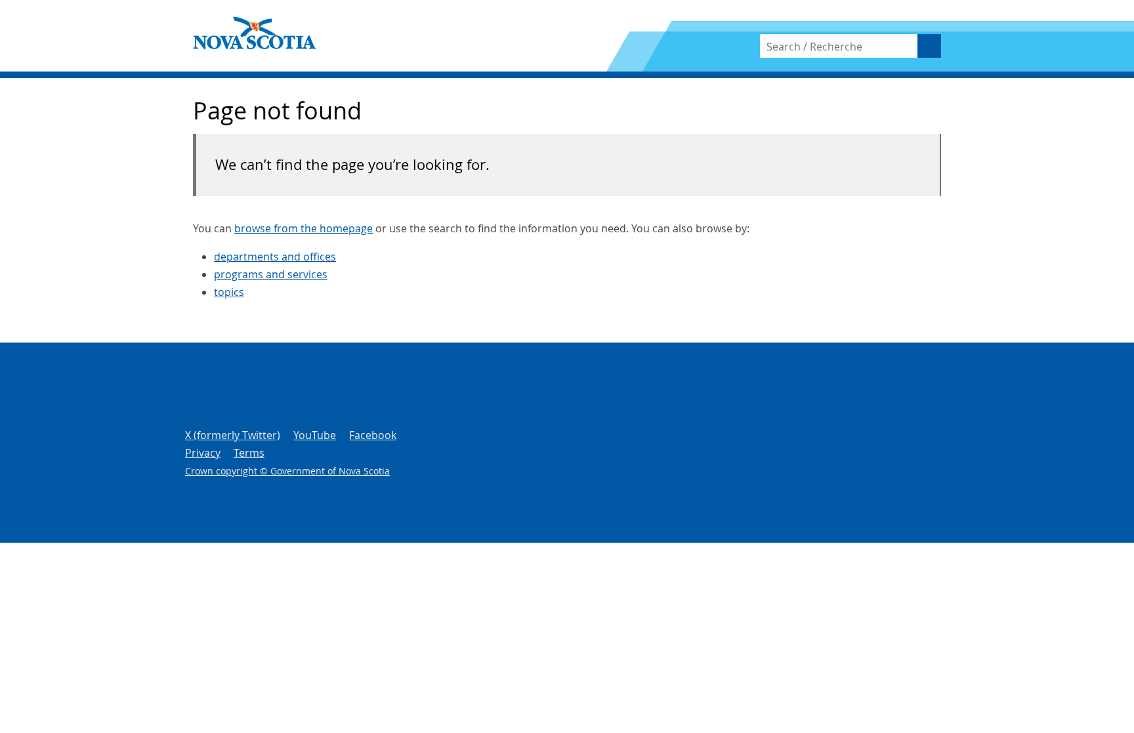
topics (229, 292)
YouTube (314, 435)
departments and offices (275, 256)
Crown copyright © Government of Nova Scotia (287, 471)
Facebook (372, 435)
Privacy (202, 453)
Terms (249, 453)
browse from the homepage (303, 228)
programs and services (270, 274)
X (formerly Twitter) (232, 435)
